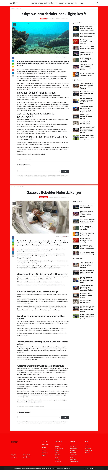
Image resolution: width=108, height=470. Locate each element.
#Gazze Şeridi (20, 406)
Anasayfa (13, 8)
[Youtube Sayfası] (19, 449)
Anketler (87, 446)
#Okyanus (19, 159)
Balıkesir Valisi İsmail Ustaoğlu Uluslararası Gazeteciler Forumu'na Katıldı (86, 101)
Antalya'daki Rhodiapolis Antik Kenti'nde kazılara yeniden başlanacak (87, 34)
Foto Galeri (45, 442)
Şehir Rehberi (73, 459)
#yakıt (26, 406)
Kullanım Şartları (26, 454)
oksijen (65, 104)
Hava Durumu (73, 445)
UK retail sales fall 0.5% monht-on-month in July (87, 47)
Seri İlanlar (72, 457)
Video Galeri (45, 444)
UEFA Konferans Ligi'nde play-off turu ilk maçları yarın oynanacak (87, 137)
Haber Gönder (26, 457)
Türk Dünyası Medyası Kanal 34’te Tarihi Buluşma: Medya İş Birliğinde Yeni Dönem (86, 109)
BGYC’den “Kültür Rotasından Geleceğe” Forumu (86, 116)
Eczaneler (72, 450)
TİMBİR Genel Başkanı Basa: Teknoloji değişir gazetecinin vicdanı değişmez (86, 86)
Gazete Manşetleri (74, 461)
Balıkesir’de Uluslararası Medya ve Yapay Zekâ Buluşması (87, 93)
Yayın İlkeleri (13, 456)
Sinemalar (72, 456)
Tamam (92, 468)
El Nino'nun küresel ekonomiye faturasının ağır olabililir (87, 59)
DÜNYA (56, 3)
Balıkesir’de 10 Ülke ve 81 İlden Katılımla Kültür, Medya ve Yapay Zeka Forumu (87, 130)
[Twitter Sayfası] (14, 449)
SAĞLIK (57, 459)
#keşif (29, 159)
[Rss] (24, 449)
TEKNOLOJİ (58, 461)
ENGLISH (40, 3)
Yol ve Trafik (73, 446)
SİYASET (61, 3)
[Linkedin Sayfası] (22, 449)
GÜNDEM (67, 3)
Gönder (64, 171)
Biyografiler (88, 448)
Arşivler (44, 450)
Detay (86, 468)
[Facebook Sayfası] (11, 449)
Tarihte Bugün (73, 454)
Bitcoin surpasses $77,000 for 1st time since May (86, 41)
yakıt (66, 266)
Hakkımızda (13, 454)
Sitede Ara (87, 445)
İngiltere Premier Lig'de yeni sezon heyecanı (87, 74)
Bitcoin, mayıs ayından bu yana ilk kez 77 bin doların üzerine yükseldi (87, 28)
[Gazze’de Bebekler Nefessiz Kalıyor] (40, 217)
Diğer (81, 3)
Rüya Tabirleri (88, 450)
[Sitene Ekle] (29, 449)
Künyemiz (44, 452)
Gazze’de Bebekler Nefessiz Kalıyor (85, 122)
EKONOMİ (74, 3)
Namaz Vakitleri (74, 448)
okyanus (63, 78)
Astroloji (87, 452)
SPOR (56, 457)
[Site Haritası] (27, 449)
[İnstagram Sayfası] (16, 449)
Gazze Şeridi (38, 379)
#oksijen (25, 159)
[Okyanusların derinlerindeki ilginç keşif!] (40, 38)
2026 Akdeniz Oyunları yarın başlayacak (86, 53)
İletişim (44, 455)
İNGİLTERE (34, 3)
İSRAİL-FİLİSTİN (48, 3)
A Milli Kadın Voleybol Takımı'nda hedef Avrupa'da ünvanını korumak (86, 67)
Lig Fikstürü (73, 452)
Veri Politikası (14, 457)
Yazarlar (44, 447)
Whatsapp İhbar (26, 456)
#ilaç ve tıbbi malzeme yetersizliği (36, 406)
